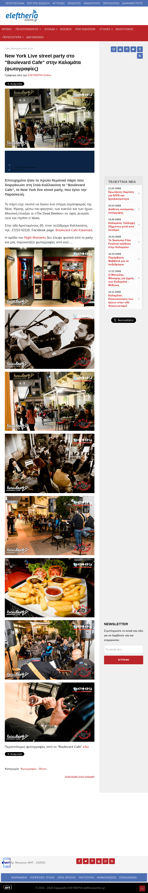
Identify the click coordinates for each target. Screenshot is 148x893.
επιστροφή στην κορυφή (79, 776)
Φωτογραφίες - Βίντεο (33, 768)
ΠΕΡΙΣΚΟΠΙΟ (111, 3)
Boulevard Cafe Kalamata (74, 230)
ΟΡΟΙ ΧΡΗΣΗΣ (66, 877)
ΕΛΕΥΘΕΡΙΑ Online (39, 75)
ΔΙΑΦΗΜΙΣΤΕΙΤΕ (132, 3)
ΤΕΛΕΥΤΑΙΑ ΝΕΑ (122, 182)
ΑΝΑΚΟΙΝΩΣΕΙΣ (107, 877)
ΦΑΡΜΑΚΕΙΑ (19, 877)
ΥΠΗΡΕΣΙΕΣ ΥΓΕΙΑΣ (42, 877)
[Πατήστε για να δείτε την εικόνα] (49, 117)
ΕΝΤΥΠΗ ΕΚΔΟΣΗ (38, 3)
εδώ (86, 747)
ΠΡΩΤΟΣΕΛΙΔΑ (14, 3)
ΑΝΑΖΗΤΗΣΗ (92, 3)
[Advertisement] (123, 409)
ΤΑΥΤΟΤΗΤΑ (86, 877)
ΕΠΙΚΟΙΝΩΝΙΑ (128, 877)
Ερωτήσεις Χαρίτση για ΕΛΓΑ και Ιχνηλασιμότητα (121, 195)
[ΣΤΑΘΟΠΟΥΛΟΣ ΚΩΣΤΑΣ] (7, 887)
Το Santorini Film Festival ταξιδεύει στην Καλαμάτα (119, 244)
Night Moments (35, 237)
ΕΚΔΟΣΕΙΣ (74, 3)
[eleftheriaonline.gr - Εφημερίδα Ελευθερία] (22, 15)
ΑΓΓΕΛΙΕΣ (58, 3)
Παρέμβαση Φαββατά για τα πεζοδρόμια (118, 261)
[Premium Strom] (49, 161)
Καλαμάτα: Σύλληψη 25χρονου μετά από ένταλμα (121, 226)
